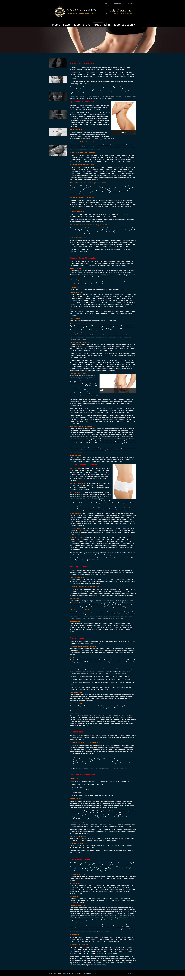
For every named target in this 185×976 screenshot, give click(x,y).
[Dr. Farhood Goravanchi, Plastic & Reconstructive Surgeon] (92, 11)
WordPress (92, 973)
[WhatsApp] (127, 973)
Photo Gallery (117, 3)
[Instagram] (129, 973)
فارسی (125, 3)
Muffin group (64, 973)
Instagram (131, 3)
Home (106, 3)
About (110, 3)
